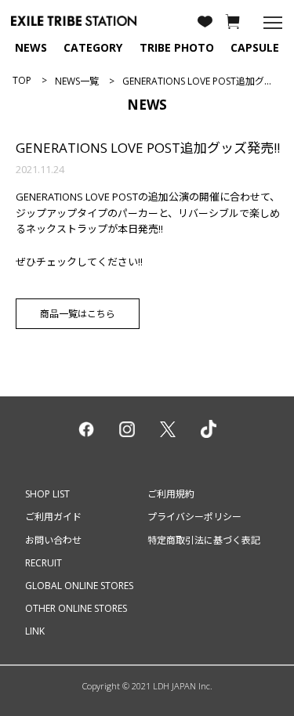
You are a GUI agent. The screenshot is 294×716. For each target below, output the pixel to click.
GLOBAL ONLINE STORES (79, 585)
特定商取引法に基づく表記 (203, 540)
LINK (35, 631)
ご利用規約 (170, 494)
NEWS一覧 (77, 81)
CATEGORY (93, 47)
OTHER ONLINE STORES (76, 608)
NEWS (31, 47)
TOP (22, 80)
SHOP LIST (47, 494)
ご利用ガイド (53, 516)
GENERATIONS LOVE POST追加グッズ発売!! (148, 148)
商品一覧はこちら (77, 313)
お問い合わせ (53, 540)
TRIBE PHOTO (177, 47)
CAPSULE (254, 47)
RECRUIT (43, 563)
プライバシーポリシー (194, 516)
